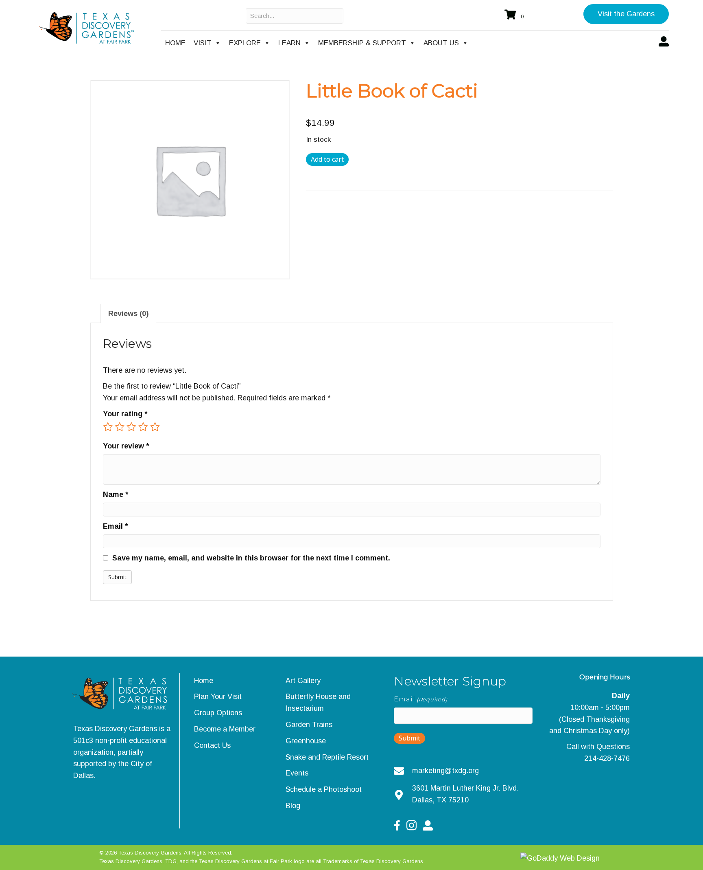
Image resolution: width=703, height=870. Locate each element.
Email (115, 526)
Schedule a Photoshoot (324, 789)
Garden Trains (309, 725)
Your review (126, 446)
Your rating (125, 414)
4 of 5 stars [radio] (143, 427)
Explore (245, 43)
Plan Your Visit (218, 696)
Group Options (218, 713)
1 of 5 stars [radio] (108, 427)
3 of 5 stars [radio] (131, 427)
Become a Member (224, 729)
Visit (203, 43)
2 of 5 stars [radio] (119, 427)
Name (115, 494)
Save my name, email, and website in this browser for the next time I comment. (251, 558)
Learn (289, 43)
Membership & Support (362, 43)
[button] (626, 14)
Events (297, 773)
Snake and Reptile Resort (327, 757)
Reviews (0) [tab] (128, 314)
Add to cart (327, 159)
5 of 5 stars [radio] (155, 427)
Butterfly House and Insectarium (318, 702)
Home (175, 43)
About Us (441, 43)
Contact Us (212, 745)
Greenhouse (306, 741)
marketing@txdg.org (445, 771)
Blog (293, 806)
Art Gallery (303, 681)
